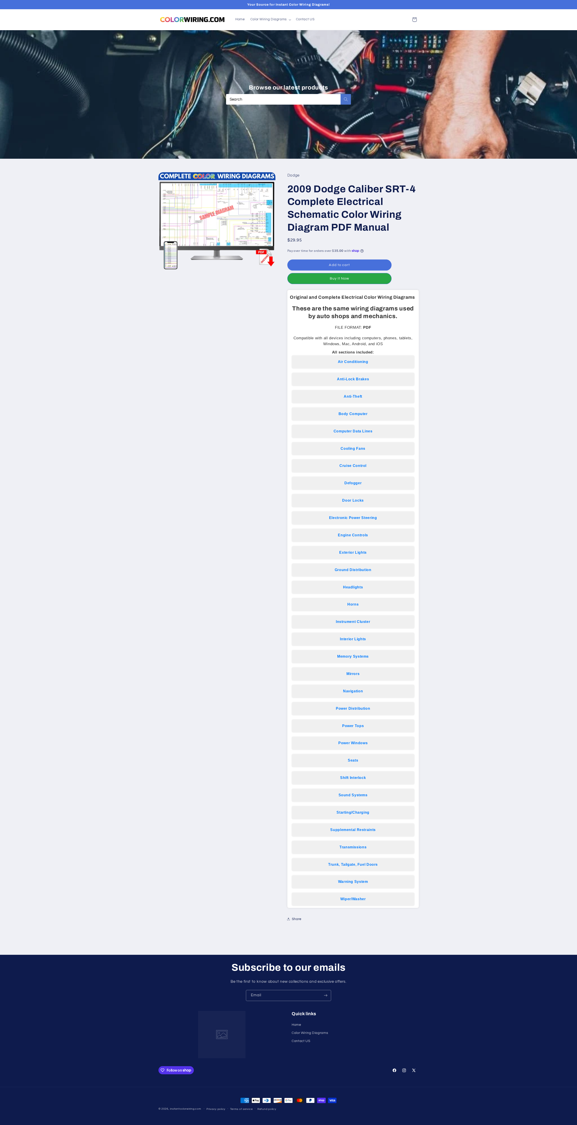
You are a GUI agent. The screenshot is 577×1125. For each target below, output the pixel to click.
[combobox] (288, 99)
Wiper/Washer (353, 899)
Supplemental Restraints (353, 829)
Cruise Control (352, 466)
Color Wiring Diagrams (310, 1033)
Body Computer (353, 414)
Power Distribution (353, 708)
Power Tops (353, 726)
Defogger (353, 483)
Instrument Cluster (353, 622)
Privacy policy (215, 1109)
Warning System (353, 882)
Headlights (353, 587)
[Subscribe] (326, 995)
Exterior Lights (352, 552)
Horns (353, 604)
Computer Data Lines (353, 431)
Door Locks (353, 500)
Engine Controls (353, 535)
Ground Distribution (353, 570)
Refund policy (266, 1109)
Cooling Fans (353, 448)
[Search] (346, 99)
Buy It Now (339, 278)
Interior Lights (353, 639)
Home (296, 1024)
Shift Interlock (353, 777)
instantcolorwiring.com (185, 1109)
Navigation (353, 691)
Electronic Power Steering (353, 517)
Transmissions (352, 847)
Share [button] (296, 919)
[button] (270, 20)
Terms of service (241, 1109)
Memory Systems (353, 656)
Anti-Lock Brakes (353, 379)
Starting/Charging (353, 812)
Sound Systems (353, 795)
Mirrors (352, 673)
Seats (353, 760)
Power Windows (353, 743)
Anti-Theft (353, 396)
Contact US (301, 1041)
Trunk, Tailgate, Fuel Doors (353, 864)
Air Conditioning (353, 361)
